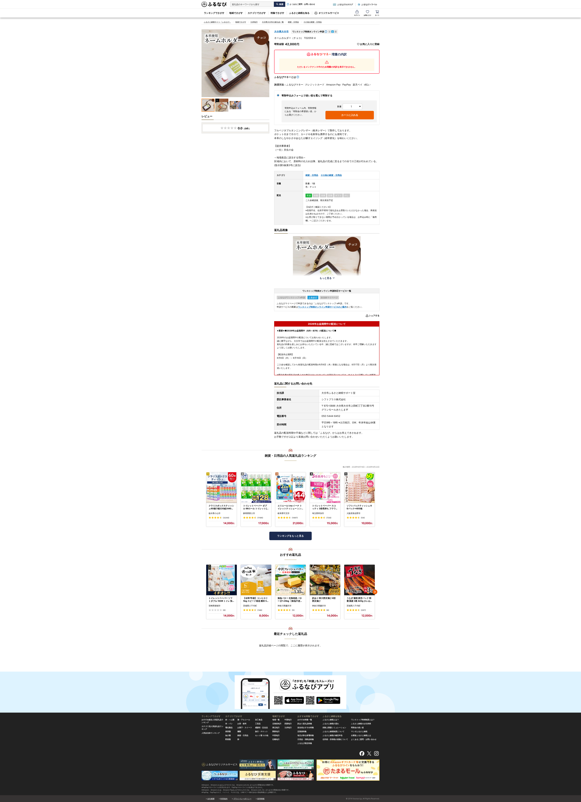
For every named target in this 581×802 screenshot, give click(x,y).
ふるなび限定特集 (304, 743)
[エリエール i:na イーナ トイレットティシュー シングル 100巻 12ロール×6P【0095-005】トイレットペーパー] (290, 487)
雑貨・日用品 (293, 22)
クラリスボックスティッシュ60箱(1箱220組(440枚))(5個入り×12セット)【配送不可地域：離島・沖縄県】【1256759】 (221, 507)
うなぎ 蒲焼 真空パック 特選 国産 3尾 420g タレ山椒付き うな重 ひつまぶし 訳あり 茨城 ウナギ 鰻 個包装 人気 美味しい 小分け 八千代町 (359, 599)
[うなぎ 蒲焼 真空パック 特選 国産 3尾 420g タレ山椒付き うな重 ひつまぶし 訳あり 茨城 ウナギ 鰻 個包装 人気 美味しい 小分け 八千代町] (359, 580)
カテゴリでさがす (257, 12)
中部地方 (276, 735)
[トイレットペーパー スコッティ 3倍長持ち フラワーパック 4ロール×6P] (325, 487)
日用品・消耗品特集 (305, 739)
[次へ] (375, 591)
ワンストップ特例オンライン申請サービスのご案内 (322, 307)
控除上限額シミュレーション (334, 727)
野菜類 (228, 739)
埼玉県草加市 (318, 513)
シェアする (374, 315)
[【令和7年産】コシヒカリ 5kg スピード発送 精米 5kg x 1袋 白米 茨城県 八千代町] (256, 580)
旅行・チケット (261, 731)
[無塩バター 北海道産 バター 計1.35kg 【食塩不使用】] (290, 580)
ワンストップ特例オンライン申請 (308, 31)
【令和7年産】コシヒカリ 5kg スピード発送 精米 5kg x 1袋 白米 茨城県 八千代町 (255, 599)
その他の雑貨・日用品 (313, 22)
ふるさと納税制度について (333, 731)
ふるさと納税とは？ (331, 720)
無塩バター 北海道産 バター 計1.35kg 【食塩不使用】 (290, 599)
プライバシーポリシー (242, 799)
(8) (327, 610)
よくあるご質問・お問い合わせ (302, 4)
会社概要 (211, 799)
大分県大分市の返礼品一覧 (273, 22)
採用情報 (260, 799)
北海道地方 (276, 723)
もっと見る (326, 278)
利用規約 (224, 799)
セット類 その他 (261, 735)
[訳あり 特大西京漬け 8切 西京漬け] (325, 580)
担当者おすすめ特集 (305, 727)
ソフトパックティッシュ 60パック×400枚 (359, 507)
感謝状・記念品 (261, 727)
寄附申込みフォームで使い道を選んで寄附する (307, 95)
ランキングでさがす (214, 12)
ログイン (357, 15)
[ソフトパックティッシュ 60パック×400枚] (359, 487)
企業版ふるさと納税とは (361, 735)
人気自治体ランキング (211, 733)
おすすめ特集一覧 (304, 720)
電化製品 (229, 727)
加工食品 (258, 720)
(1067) (295, 518)
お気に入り (367, 15)
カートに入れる (349, 114)
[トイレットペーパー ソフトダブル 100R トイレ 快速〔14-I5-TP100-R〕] (221, 580)
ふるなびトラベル (369, 4)
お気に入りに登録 (369, 44)
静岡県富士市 (249, 513)
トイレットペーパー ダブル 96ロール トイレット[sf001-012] (256, 507)
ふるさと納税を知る (299, 12)
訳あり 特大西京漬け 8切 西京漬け (324, 599)
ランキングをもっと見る (290, 535)
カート (377, 15)
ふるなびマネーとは (285, 77)
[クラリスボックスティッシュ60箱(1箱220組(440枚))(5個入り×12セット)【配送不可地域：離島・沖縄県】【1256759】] (221, 487)
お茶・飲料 (241, 723)
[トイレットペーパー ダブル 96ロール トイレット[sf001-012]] (256, 487)
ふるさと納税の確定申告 (333, 735)
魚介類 (228, 735)
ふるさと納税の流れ (331, 723)
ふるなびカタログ (345, 4)
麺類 (239, 731)
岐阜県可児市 (283, 513)
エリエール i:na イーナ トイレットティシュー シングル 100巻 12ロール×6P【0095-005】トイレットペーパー (290, 507)
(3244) (226, 518)
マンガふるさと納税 (359, 731)
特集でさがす (277, 12)
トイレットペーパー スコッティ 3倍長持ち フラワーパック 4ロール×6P (325, 507)
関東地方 (276, 731)
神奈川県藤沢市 (284, 605)
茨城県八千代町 (250, 605)
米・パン (229, 723)
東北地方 (276, 727)
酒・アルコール (243, 720)
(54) (363, 518)
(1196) (260, 518)
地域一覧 (276, 720)
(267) (363, 610)
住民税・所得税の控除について (335, 739)
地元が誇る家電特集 (305, 735)
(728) (328, 518)
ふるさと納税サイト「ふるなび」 (217, 22)
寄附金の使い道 (357, 727)
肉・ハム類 (229, 720)
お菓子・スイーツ (244, 727)
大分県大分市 (281, 31)
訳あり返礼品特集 (304, 723)
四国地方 (288, 723)
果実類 (228, 731)
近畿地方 (276, 739)
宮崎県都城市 (214, 605)
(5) (293, 610)
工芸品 (258, 723)
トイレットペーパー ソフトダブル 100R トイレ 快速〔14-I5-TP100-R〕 (220, 599)
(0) (224, 610)
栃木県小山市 (214, 513)
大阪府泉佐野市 (353, 513)
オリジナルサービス (329, 12)
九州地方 (254, 22)
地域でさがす (236, 12)
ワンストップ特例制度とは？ (363, 720)
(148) (259, 610)
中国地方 (288, 720)
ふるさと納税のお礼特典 (361, 723)
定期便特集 (302, 731)
